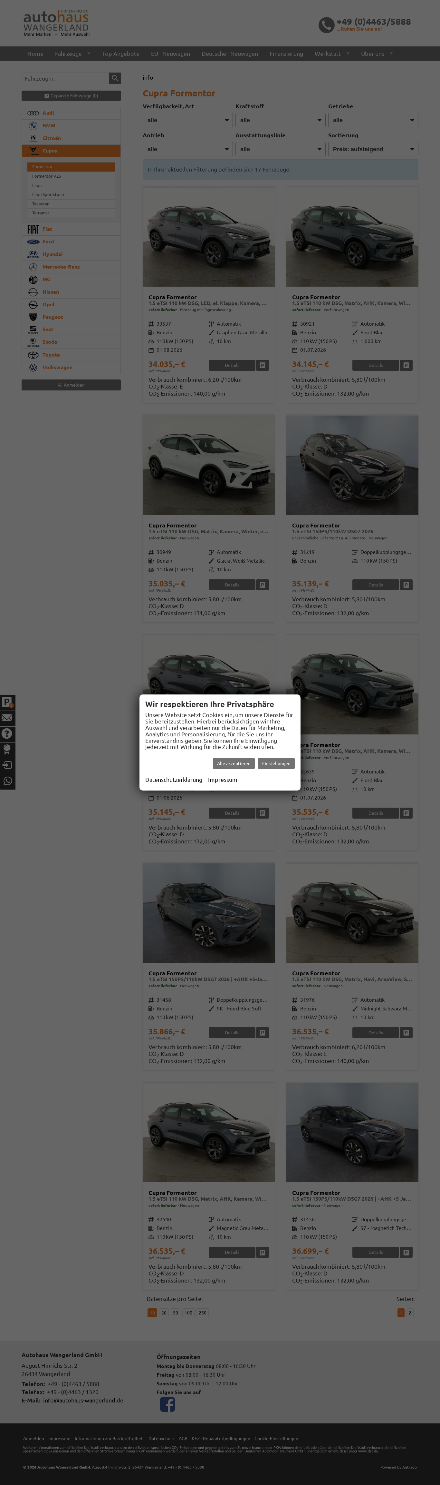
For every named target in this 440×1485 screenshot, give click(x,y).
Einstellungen (276, 763)
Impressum (222, 779)
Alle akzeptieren (234, 763)
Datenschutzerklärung (173, 779)
